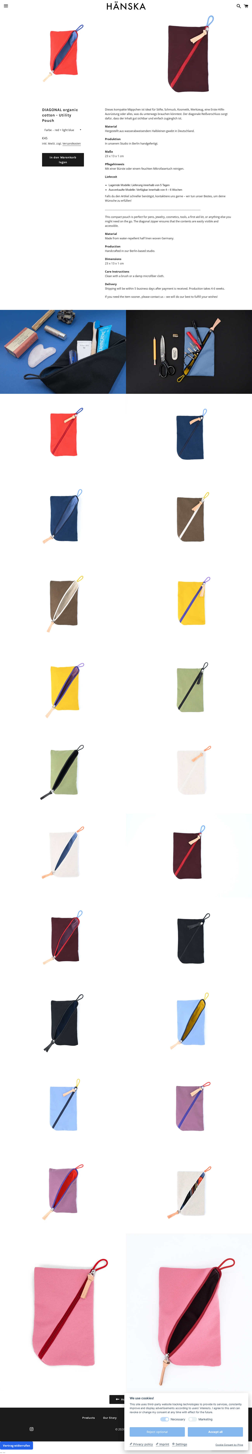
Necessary (178, 1419)
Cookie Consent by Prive (229, 1444)
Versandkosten (72, 143)
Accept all (215, 1431)
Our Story (110, 1417)
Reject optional (157, 1431)
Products (88, 1417)
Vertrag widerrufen (16, 1445)
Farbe (48, 130)
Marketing (206, 1419)
